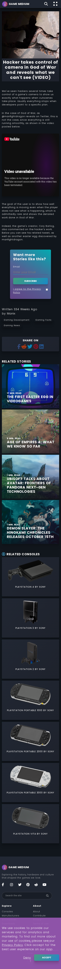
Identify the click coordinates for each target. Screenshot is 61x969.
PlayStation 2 (24, 669)
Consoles (7, 911)
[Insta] (13, 886)
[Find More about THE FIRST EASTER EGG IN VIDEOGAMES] (30, 386)
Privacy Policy (12, 945)
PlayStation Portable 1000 (24, 710)
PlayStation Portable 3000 (25, 792)
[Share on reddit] (23, 346)
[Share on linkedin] (41, 346)
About (36, 911)
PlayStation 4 (24, 586)
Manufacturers (10, 915)
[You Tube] (46, 886)
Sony (42, 586)
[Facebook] (5, 886)
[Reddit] (37, 886)
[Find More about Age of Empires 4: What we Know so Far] (30, 431)
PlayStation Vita (24, 833)
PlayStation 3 (24, 628)
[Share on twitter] (29, 346)
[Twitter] (21, 886)
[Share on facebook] (18, 346)
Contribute (39, 915)
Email (16, 266)
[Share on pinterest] (35, 346)
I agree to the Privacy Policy (27, 290)
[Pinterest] (29, 886)
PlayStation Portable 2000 (25, 751)
